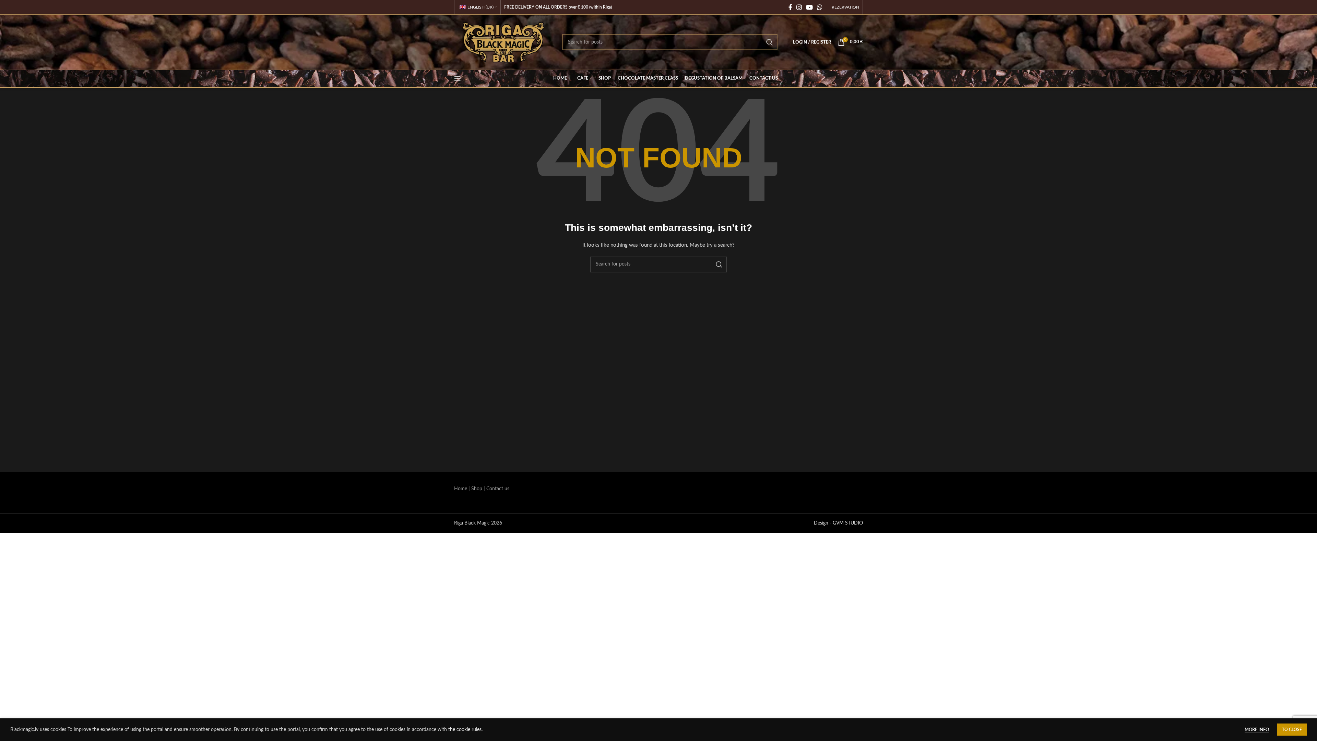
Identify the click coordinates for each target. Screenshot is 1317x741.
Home (460, 488)
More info (1257, 730)
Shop (476, 488)
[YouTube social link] (809, 7)
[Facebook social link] (790, 7)
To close (1292, 730)
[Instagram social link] (799, 7)
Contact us (497, 488)
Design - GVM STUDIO (838, 523)
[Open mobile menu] (457, 78)
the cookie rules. (465, 729)
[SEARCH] (770, 42)
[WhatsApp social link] (819, 7)
